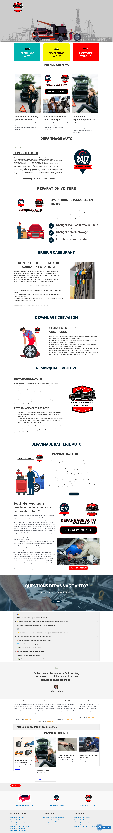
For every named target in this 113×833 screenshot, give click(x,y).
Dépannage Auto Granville (18, 830)
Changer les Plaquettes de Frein (77, 225)
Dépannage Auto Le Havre (18, 828)
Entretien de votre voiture (72, 239)
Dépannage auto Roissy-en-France (20, 824)
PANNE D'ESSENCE (56, 733)
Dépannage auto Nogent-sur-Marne (53, 817)
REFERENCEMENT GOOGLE (56, 806)
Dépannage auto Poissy (81, 819)
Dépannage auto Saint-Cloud (83, 824)
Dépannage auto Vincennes (18, 819)
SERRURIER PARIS (43, 770)
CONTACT (98, 7)
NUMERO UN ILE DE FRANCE (88, 805)
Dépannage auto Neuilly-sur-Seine (20, 822)
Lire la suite (17, 769)
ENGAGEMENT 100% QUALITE (24, 805)
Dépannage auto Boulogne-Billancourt (86, 822)
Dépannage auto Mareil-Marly (51, 824)
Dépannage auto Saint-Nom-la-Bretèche (86, 826)
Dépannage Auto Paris (17, 817)
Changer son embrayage (72, 232)
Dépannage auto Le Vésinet (50, 822)
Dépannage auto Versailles (82, 817)
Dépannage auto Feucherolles (51, 819)
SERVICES (89, 7)
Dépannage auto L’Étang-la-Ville (20, 826)
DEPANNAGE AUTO (78, 7)
